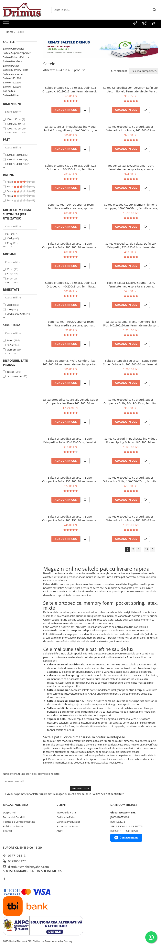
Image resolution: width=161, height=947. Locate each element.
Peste (10, 181)
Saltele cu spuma (13, 74)
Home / (11, 32)
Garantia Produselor (68, 821)
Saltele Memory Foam (15, 69)
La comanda (13, 376)
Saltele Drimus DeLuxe (16, 57)
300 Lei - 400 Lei (15, 164)
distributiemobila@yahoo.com (28, 867)
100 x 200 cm (13, 124)
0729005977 (16, 861)
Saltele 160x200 (12, 82)
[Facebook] (4, 879)
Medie (10, 304)
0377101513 (16, 856)
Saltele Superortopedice (17, 53)
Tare (9, 309)
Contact (7, 831)
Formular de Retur (67, 826)
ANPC (60, 831)
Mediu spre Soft (15, 314)
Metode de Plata (66, 812)
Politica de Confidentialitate (108, 794)
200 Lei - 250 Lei (15, 154)
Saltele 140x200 (12, 78)
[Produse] (6, 24)
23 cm (9, 274)
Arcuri (9, 340)
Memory (11, 349)
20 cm (9, 269)
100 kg (10, 238)
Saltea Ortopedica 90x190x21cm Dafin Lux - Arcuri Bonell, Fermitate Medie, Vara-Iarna (130, 89)
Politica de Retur (66, 817)
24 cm (9, 278)
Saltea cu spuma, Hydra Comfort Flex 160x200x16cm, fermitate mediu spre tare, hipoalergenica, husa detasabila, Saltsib (70, 362)
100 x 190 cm (13, 119)
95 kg (9, 243)
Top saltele (9, 91)
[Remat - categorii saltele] (100, 49)
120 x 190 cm (13, 128)
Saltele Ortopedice (13, 48)
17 (146, 549)
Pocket (10, 345)
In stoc (10, 371)
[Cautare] (154, 10)
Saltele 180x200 (12, 86)
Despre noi (9, 812)
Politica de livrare (13, 826)
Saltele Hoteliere (12, 61)
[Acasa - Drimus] (22, 10)
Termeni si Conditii (14, 817)
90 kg (9, 234)
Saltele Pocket (11, 65)
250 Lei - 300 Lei (15, 159)
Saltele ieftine (10, 95)
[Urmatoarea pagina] (152, 549)
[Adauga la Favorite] (85, 110)
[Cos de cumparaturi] (154, 23)
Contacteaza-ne (129, 837)
